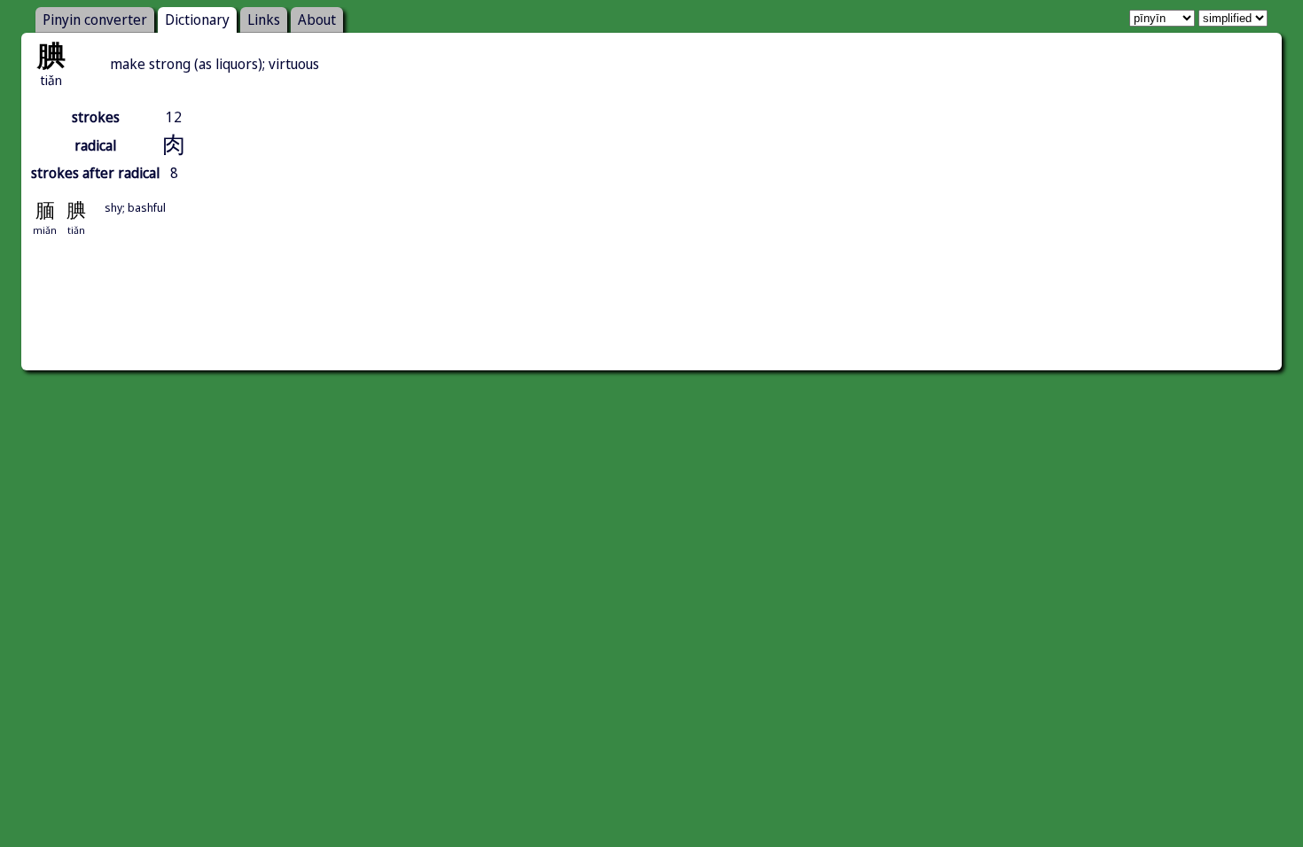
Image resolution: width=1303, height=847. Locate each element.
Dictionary (197, 19)
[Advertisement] (651, 323)
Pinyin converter (95, 19)
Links (263, 19)
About (317, 19)
